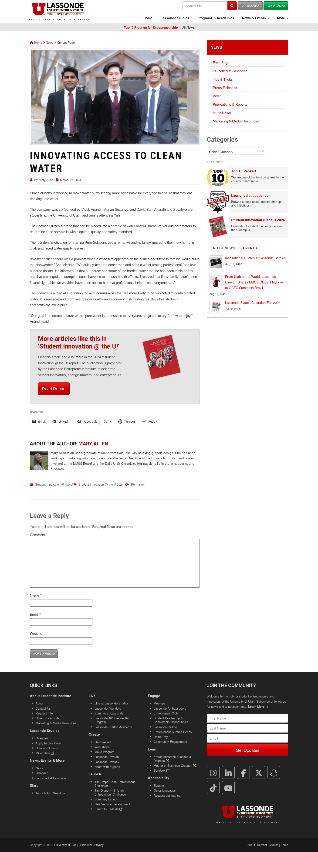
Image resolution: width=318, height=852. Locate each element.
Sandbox (160, 770)
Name (35, 595)
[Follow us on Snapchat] (273, 772)
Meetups (159, 703)
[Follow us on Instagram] (213, 772)
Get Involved (276, 5)
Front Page (221, 62)
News (49, 42)
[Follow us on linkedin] (228, 772)
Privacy (99, 845)
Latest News (222, 247)
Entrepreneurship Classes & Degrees (172, 758)
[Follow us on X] (258, 772)
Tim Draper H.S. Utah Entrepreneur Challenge (110, 792)
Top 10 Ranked (243, 171)
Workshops (102, 747)
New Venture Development (112, 804)
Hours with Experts (107, 766)
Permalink (138, 484)
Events (250, 247)
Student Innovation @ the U (54, 484)
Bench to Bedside (107, 809)
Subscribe (252, 5)
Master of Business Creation (173, 765)
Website (36, 633)
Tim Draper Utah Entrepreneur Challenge (115, 784)
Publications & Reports (230, 104)
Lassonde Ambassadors (170, 708)
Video (217, 95)
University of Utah (65, 845)
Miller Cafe (43, 753)
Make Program (104, 752)
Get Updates (247, 750)
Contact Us (43, 708)
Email (35, 614)
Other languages (165, 790)
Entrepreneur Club (166, 713)
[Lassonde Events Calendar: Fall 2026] (216, 307)
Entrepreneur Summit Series (173, 732)
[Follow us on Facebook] (243, 772)
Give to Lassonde (47, 718)
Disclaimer (85, 845)
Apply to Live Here (48, 743)
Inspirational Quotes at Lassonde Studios (255, 258)
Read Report (54, 388)
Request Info (44, 713)
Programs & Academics (215, 18)
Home (147, 18)
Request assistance (167, 795)
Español (159, 785)
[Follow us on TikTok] (213, 787)
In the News (222, 112)
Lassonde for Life (165, 727)
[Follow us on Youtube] (228, 787)
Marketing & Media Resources (236, 120)
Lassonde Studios (174, 18)
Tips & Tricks (223, 79)
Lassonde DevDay (107, 762)
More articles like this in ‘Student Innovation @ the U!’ (78, 342)
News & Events (254, 18)
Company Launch (106, 799)
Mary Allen (46, 180)
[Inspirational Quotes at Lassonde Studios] (216, 262)
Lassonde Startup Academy (113, 727)
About (40, 703)
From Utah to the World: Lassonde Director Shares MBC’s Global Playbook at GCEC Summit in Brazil (254, 282)
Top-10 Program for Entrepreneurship (151, 27)
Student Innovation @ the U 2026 (258, 220)
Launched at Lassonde (230, 70)
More (281, 18)
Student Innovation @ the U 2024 (100, 484)
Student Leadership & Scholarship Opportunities (171, 720)
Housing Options (47, 748)
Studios (273, 845)
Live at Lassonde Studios (112, 703)
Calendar (41, 773)
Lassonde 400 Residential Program (112, 720)
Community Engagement (170, 741)
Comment (38, 534)
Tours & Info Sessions (51, 793)
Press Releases (225, 87)
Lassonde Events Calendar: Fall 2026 (253, 302)
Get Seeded (103, 742)
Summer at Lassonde (109, 713)
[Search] (232, 5)
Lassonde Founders (108, 708)
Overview (42, 738)
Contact (262, 845)
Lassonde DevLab (107, 756)
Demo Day (161, 736)
